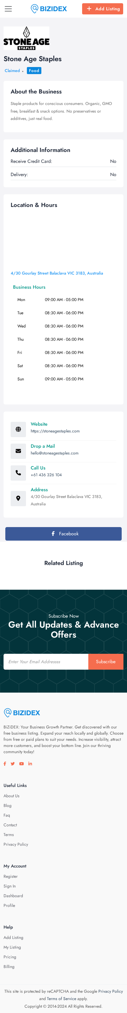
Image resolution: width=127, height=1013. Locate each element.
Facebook (68, 533)
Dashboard (13, 896)
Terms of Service (61, 999)
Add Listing (107, 9)
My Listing (12, 947)
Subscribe (105, 661)
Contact (10, 825)
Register (11, 876)
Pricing (10, 957)
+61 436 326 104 (46, 475)
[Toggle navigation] (8, 8)
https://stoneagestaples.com (55, 431)
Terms (9, 835)
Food (34, 70)
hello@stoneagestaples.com (55, 453)
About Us (11, 796)
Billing (9, 966)
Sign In (10, 886)
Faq (7, 815)
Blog (8, 805)
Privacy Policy (16, 844)
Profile (9, 905)
